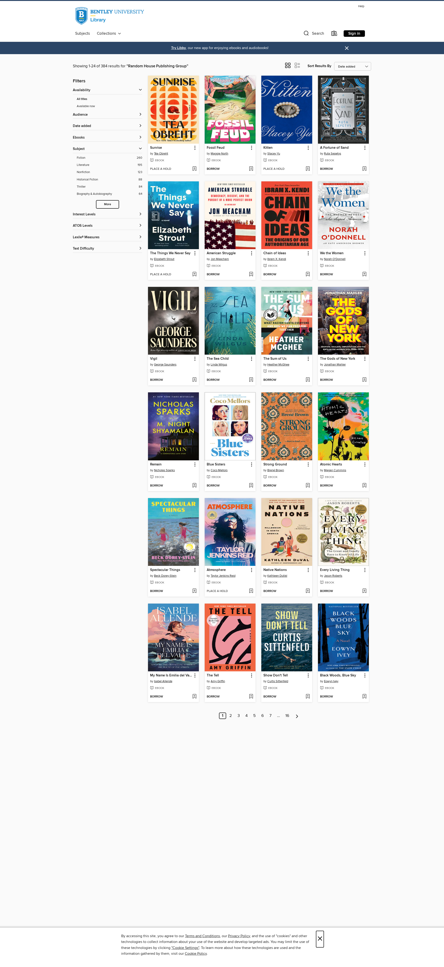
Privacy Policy (239, 936)
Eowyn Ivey (331, 681)
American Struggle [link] (221, 253)
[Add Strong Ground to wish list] (308, 486)
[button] (313, 34)
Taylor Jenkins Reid (223, 576)
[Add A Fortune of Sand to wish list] (364, 169)
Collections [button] (107, 33)
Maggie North (219, 153)
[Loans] (334, 34)
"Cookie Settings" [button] (185, 947)
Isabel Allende (163, 681)
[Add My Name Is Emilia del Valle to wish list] (194, 697)
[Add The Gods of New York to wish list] (364, 380)
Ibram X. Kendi (276, 259)
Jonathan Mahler (335, 364)
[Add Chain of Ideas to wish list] (308, 275)
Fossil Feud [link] (216, 148)
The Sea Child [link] (218, 359)
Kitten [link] (268, 148)
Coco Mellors (219, 470)
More (107, 204)
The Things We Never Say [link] (170, 253)
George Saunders (165, 364)
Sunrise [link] (156, 148)
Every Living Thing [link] (335, 570)
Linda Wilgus (219, 364)
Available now (86, 106)
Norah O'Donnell (334, 259)
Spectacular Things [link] (165, 570)
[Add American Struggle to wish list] (251, 275)
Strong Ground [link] (275, 464)
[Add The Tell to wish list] (251, 697)
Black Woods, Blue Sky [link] (338, 675)
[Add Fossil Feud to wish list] (251, 169)
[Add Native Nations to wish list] (308, 591)
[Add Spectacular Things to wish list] (194, 591)
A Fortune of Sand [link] (334, 148)
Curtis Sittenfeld (277, 681)
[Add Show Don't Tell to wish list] (308, 697)
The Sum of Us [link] (275, 359)
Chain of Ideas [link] (274, 253)
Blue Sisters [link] (216, 464)
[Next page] (297, 716)
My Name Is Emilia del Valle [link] (171, 675)
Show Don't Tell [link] (275, 675)
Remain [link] (156, 464)
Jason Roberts (333, 576)
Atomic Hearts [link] (331, 464)
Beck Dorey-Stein (165, 576)
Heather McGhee (278, 364)
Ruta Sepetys (332, 153)
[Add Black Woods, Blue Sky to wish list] (364, 697)
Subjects (82, 33)
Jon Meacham (220, 259)
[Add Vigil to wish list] (194, 380)
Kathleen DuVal (277, 576)
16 (287, 715)
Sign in (354, 33)
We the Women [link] (332, 253)
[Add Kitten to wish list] (308, 169)
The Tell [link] (213, 675)
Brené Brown (275, 470)
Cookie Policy (196, 953)
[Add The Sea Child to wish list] (251, 380)
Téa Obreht (161, 153)
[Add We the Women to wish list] (364, 275)
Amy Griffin (218, 681)
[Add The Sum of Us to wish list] (308, 380)
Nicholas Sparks (164, 470)
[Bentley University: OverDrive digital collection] (110, 16)
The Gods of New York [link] (337, 359)
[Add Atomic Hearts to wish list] (364, 486)
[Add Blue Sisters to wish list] (251, 486)
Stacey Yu (273, 153)
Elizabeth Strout (164, 259)
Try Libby (178, 48)
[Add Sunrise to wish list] (194, 169)
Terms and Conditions (202, 936)
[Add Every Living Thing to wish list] (364, 591)
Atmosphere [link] (216, 570)
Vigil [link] (153, 359)
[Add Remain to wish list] (194, 486)
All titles (82, 99)
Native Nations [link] (275, 570)
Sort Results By (319, 66)
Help (361, 6)
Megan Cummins (335, 470)
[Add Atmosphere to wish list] (251, 591)
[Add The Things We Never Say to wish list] (194, 275)
